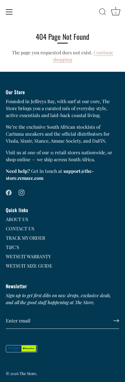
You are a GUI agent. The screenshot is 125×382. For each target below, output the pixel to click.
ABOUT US (17, 219)
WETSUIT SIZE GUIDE (29, 266)
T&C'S (12, 247)
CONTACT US (20, 228)
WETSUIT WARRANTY (28, 256)
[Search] (102, 12)
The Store (27, 373)
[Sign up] (116, 321)
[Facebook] (9, 192)
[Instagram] (21, 192)
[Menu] (9, 12)
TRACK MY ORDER (25, 238)
